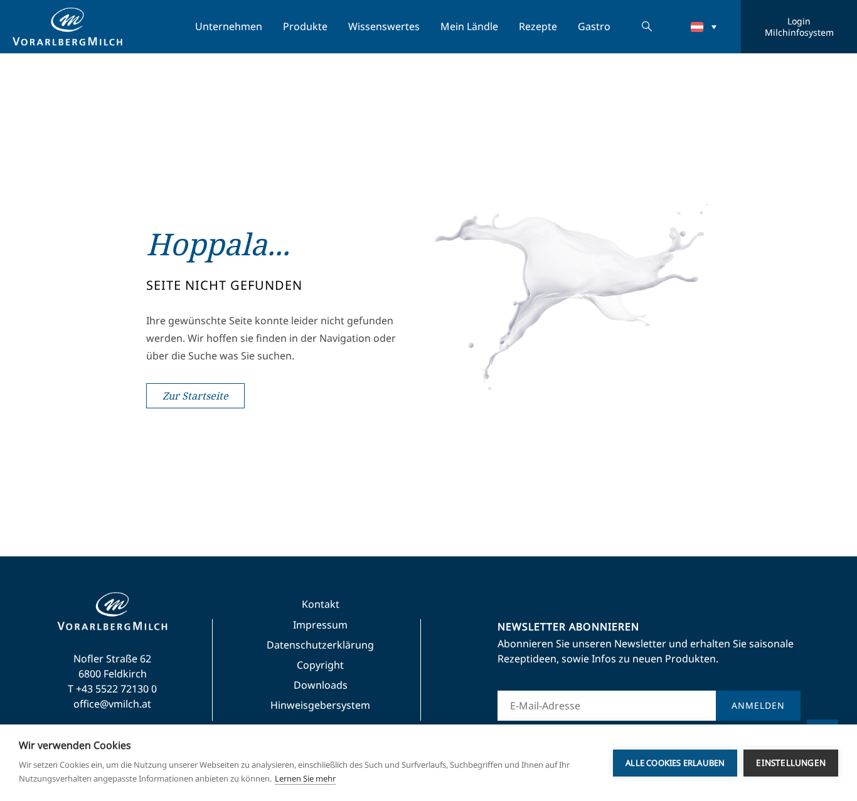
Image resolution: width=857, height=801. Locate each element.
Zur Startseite (195, 396)
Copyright (320, 665)
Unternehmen (228, 26)
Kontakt (320, 604)
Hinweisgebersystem (320, 705)
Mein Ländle (469, 26)
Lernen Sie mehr (305, 778)
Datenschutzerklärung (320, 645)
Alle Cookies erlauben (675, 762)
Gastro (594, 26)
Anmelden (758, 705)
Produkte (305, 26)
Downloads (321, 685)
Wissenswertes (384, 26)
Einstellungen (791, 762)
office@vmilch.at (112, 704)
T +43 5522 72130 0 (112, 689)
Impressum (320, 625)
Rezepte (538, 26)
